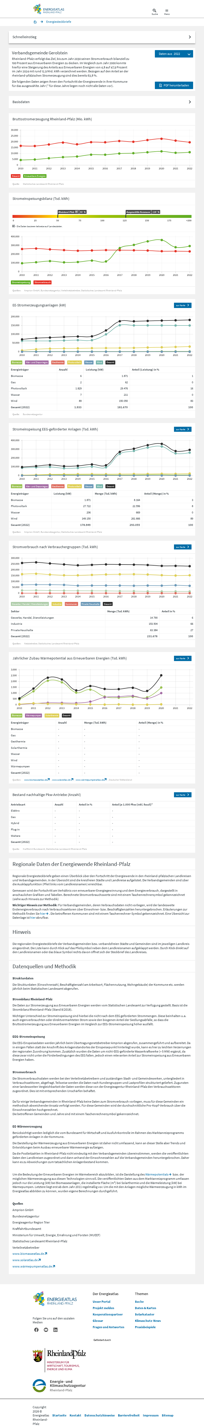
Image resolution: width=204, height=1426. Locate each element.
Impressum (151, 1415)
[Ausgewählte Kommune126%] (125, 216)
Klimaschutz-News (148, 1321)
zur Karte (180, 305)
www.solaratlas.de (61, 779)
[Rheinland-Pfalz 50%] (57, 216)
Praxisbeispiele (145, 1327)
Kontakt (75, 1415)
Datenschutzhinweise (99, 1415)
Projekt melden (103, 1308)
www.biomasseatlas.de (35, 779)
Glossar (98, 1321)
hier (42, 914)
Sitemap (167, 1415)
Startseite (59, 1415)
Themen (141, 1293)
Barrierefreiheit (129, 1415)
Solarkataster (144, 1314)
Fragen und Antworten (108, 1327)
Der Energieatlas (105, 1293)
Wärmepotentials (156, 1174)
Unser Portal (101, 1302)
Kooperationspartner (108, 1314)
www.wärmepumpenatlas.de (90, 779)
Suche (139, 1302)
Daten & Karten (145, 1308)
